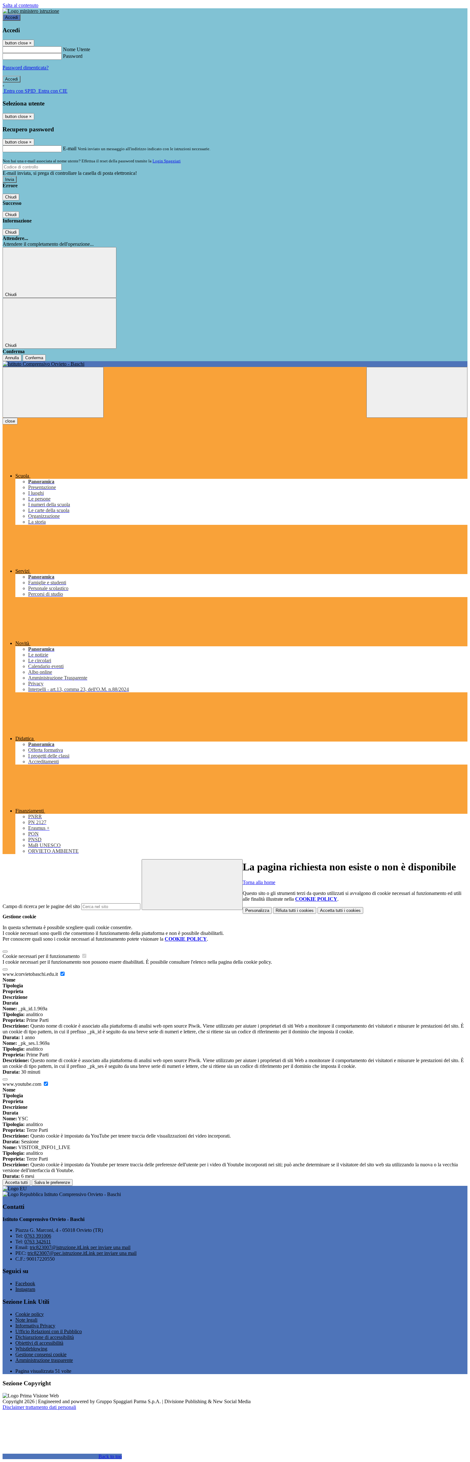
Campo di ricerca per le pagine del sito (41, 906)
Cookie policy (29, 1314)
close (10, 421)
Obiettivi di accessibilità (39, 1343)
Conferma (34, 357)
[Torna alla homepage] (235, 364)
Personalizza (257, 910)
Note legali (26, 1320)
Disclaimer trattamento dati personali (39, 1407)
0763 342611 (37, 1241)
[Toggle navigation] (53, 392)
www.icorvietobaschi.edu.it (31, 974)
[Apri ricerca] (416, 392)
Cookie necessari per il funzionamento (42, 956)
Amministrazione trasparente (44, 1360)
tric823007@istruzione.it (80, 1247)
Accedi (11, 17)
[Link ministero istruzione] (31, 11)
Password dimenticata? (26, 67)
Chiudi (11, 197)
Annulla (12, 357)
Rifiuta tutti (295, 910)
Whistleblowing (31, 1348)
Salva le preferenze (52, 1182)
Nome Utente (76, 49)
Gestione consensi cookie (41, 1354)
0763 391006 (37, 1236)
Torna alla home (259, 882)
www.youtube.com (23, 1084)
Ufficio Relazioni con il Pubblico (48, 1331)
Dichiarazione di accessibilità (44, 1337)
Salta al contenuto (20, 5)
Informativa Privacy (35, 1325)
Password (72, 56)
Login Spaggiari (167, 161)
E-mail (69, 148)
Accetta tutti (340, 910)
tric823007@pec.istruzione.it (82, 1253)
